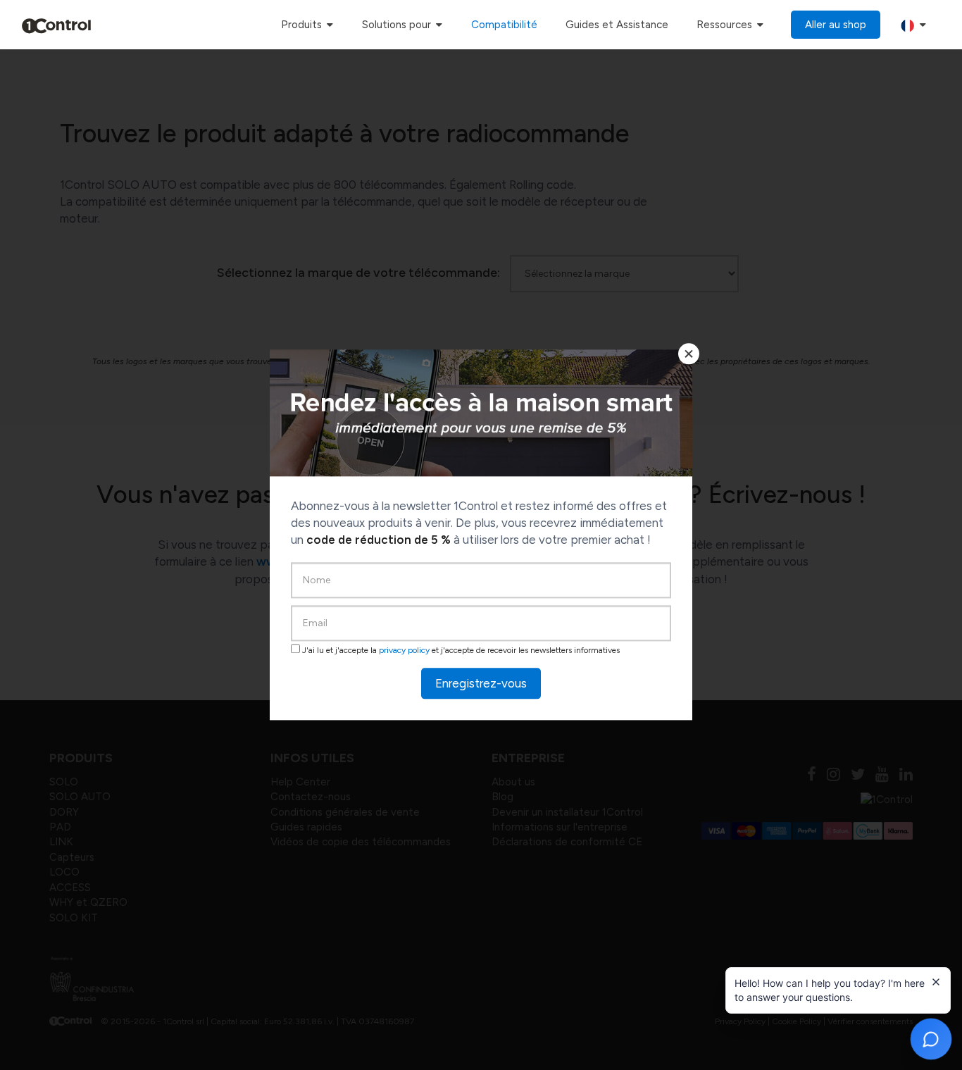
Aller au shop (835, 24)
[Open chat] (931, 1039)
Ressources (725, 24)
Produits (303, 24)
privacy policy (404, 651)
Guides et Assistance (617, 24)
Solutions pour (398, 24)
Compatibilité (504, 24)
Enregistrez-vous (481, 683)
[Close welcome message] (936, 982)
